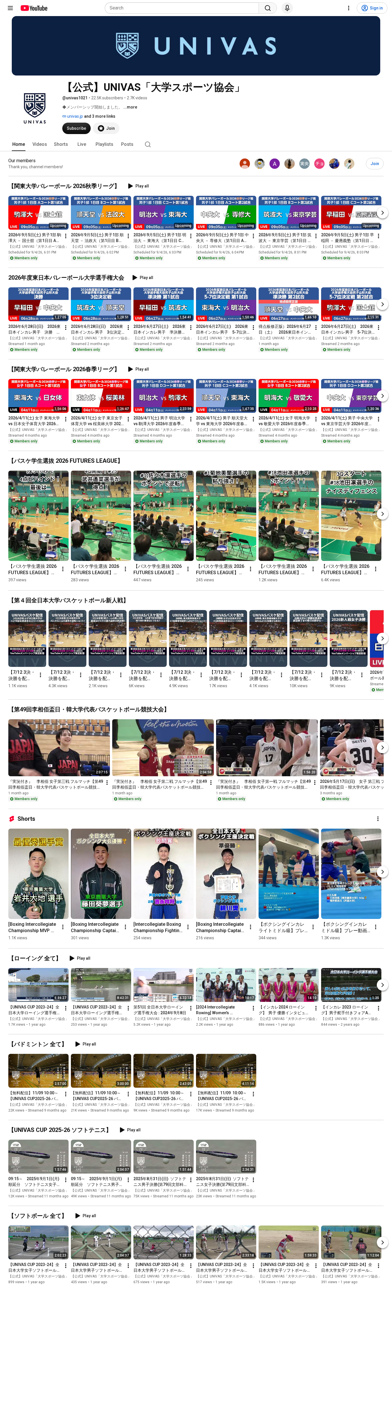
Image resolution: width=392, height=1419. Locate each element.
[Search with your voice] (287, 8)
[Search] (268, 8)
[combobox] (183, 8)
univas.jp (74, 116)
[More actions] (65, 236)
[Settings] (348, 8)
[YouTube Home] (33, 8)
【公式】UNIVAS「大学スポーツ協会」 (38, 247)
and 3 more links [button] (99, 116)
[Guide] (10, 8)
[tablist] (196, 144)
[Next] (382, 212)
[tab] (19, 144)
